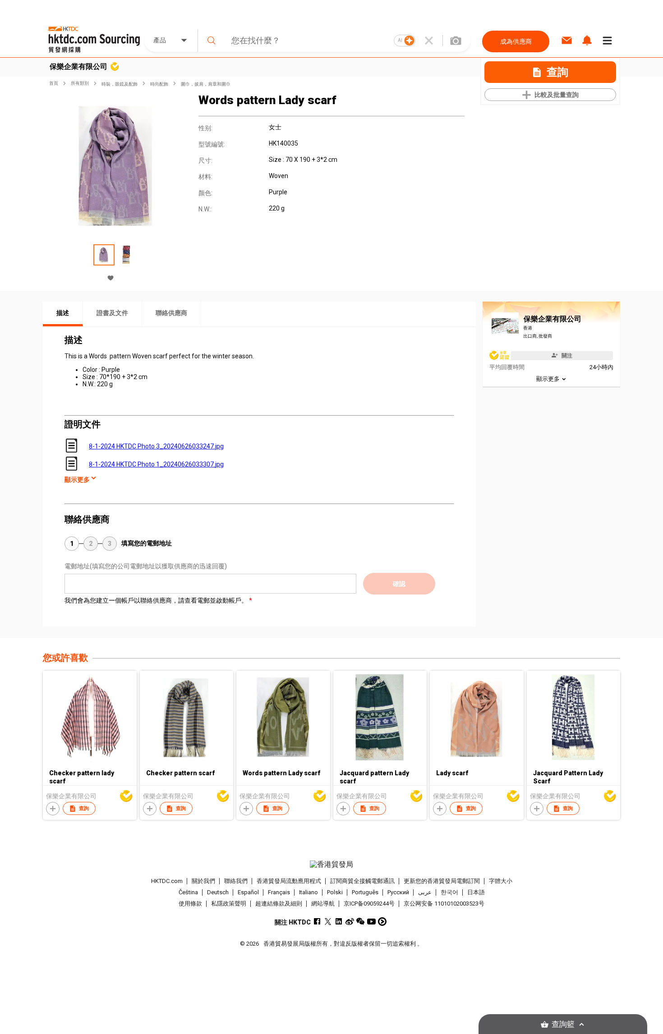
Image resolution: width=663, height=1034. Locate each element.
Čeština (188, 892)
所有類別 (80, 83)
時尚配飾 (159, 84)
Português (365, 892)
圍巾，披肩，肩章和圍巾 (205, 84)
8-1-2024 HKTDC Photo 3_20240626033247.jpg (156, 446)
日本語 (476, 892)
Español (248, 892)
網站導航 (323, 903)
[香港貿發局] (331, 864)
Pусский (398, 892)
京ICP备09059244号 (369, 903)
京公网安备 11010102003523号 (444, 903)
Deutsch (218, 892)
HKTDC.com (167, 881)
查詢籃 (563, 1024)
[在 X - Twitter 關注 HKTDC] (328, 921)
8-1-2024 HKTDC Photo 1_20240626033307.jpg (156, 464)
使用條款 (190, 903)
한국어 (449, 892)
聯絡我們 (236, 881)
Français (279, 892)
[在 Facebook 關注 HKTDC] (317, 921)
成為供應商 (516, 41)
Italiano (308, 892)
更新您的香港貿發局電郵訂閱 (442, 881)
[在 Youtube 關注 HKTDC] (371, 921)
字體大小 (500, 881)
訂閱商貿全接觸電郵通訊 (362, 881)
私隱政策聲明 (228, 903)
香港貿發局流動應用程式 (289, 881)
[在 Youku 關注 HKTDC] (382, 921)
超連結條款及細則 (278, 903)
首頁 (53, 83)
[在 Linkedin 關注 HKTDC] (339, 921)
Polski (335, 892)
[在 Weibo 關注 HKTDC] (349, 921)
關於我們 (203, 881)
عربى (425, 892)
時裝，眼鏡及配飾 (119, 84)
